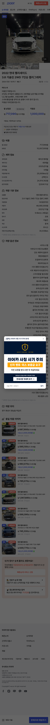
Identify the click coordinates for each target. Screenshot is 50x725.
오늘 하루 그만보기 (12, 386)
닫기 (42, 386)
